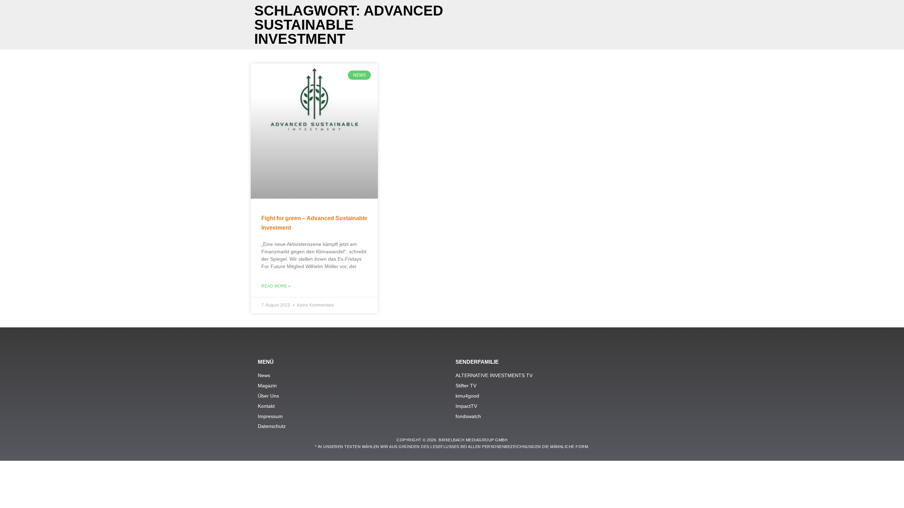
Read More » (276, 286)
